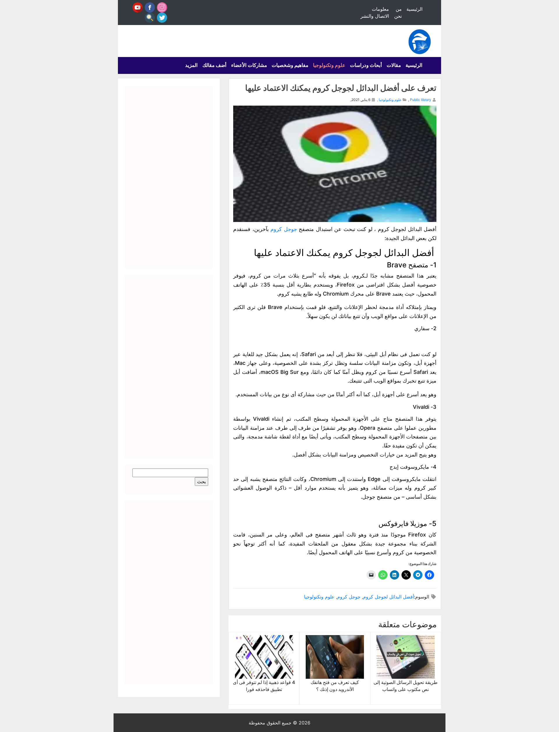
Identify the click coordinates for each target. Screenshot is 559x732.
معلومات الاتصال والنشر (374, 12)
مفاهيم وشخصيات (290, 65)
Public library (420, 99)
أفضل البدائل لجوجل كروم (388, 597)
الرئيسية (414, 9)
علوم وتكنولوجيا (329, 65)
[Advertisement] (169, 177)
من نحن (398, 12)
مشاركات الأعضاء (249, 65)
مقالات (394, 65)
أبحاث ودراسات (366, 65)
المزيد (191, 65)
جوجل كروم (283, 229)
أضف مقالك (214, 65)
